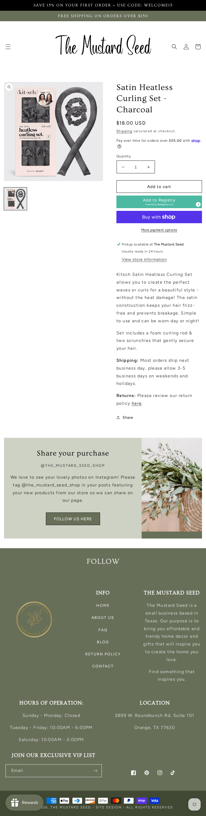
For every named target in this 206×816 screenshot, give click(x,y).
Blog (103, 642)
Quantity (123, 156)
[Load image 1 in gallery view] (15, 198)
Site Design (109, 807)
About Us (102, 617)
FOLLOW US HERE (73, 519)
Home (103, 605)
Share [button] (128, 417)
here (137, 403)
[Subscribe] (95, 770)
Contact (103, 666)
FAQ (103, 630)
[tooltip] (198, 204)
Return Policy (103, 654)
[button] (8, 47)
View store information (144, 259)
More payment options (159, 230)
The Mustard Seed (70, 807)
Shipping (124, 131)
